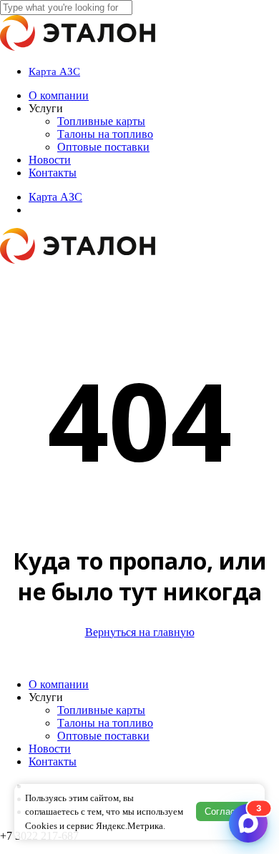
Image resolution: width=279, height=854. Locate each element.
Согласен (225, 811)
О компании (59, 684)
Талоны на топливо (105, 723)
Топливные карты (101, 710)
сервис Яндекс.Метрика (115, 825)
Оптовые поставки (103, 736)
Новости (50, 749)
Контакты (53, 761)
